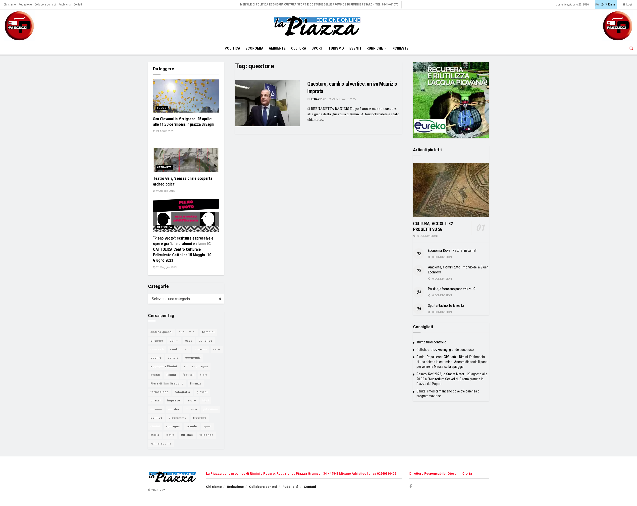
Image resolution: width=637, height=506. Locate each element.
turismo (187, 435)
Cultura (298, 48)
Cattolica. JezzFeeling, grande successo (445, 350)
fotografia (182, 392)
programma (178, 417)
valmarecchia (161, 443)
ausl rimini (187, 332)
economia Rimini (164, 366)
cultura (173, 357)
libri (206, 400)
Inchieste (400, 48)
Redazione (25, 4)
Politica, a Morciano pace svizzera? (452, 289)
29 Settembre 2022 (343, 99)
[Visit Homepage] (318, 26)
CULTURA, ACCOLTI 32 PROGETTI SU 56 (433, 226)
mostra (173, 409)
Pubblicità (65, 4)
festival (188, 375)
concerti (157, 349)
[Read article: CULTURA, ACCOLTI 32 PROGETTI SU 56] (451, 190)
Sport (317, 48)
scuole (191, 426)
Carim (174, 340)
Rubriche (375, 48)
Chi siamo (10, 4)
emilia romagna (196, 366)
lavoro (191, 400)
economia (193, 357)
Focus (161, 108)
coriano (201, 349)
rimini (155, 426)
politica (156, 417)
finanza (196, 383)
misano (156, 409)
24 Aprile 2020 (164, 131)
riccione (199, 417)
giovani (202, 392)
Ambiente (277, 48)
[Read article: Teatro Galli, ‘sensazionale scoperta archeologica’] (186, 155)
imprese (173, 400)
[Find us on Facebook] (410, 487)
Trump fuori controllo (431, 342)
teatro (170, 435)
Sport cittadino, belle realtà (446, 306)
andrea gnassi (161, 332)
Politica (232, 48)
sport (208, 426)
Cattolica (164, 227)
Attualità (164, 167)
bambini (208, 332)
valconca (206, 435)
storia (155, 435)
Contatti (78, 4)
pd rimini (211, 409)
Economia (254, 48)
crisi (216, 349)
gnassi (156, 400)
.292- (162, 490)
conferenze (179, 349)
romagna (173, 426)
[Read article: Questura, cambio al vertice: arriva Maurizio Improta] (267, 103)
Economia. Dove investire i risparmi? (452, 251)
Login (629, 4)
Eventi (355, 48)
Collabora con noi (45, 4)
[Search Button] (631, 48)
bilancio (157, 340)
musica (191, 409)
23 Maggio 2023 (165, 267)
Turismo (336, 48)
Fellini (171, 375)
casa (188, 340)
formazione (159, 392)
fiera (204, 375)
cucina (156, 357)
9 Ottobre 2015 (165, 190)
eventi (155, 375)
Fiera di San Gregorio (167, 383)
